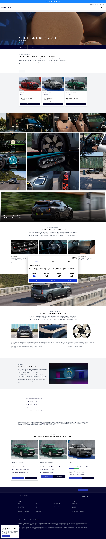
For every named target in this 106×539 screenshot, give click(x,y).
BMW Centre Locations (21, 506)
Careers (92, 4)
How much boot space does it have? (32, 404)
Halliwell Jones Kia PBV (39, 510)
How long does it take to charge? (31, 401)
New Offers (28, 71)
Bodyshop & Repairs (56, 506)
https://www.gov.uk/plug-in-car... (40, 423)
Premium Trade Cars (38, 511)
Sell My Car (52, 7)
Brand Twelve (38, 519)
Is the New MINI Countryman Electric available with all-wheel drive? (38, 410)
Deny (37, 280)
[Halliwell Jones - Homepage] (7, 7)
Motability (71, 7)
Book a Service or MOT (57, 503)
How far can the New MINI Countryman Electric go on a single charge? (38, 395)
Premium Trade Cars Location (22, 510)
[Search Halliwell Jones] (99, 7)
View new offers (41, 47)
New (36, 7)
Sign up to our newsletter (83, 489)
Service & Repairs (59, 7)
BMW (36, 503)
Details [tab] (53, 261)
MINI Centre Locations (21, 507)
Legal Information (74, 503)
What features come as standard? (32, 407)
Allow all (69, 280)
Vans (79, 7)
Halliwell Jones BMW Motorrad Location (23, 511)
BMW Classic (65, 7)
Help (100, 4)
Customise (53, 280)
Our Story (19, 503)
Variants (22, 71)
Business (75, 7)
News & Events (96, 4)
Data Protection (74, 506)
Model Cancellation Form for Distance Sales (78, 511)
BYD (36, 507)
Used (39, 7)
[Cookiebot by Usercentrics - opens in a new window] (72, 258)
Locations (89, 4)
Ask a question (32, 47)
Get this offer (6, 535)
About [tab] (69, 261)
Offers (47, 7)
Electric (43, 7)
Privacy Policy (74, 507)
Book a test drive (24, 47)
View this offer (18, 476)
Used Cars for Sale (20, 514)
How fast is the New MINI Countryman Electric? (34, 398)
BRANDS (32, 7)
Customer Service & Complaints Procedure (77, 510)
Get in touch (103, 4)
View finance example (31, 476)
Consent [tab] (36, 261)
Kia (36, 506)
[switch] (46, 276)
